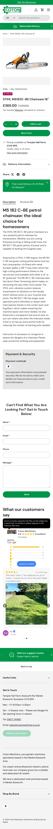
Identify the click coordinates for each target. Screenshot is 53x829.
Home (5, 34)
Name (5, 422)
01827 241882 (14, 719)
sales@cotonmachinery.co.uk (24, 725)
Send (26, 494)
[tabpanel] (26, 276)
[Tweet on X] (12, 174)
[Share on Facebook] (18, 174)
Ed (11, 631)
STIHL (5, 89)
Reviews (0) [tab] (26, 201)
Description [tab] (9, 201)
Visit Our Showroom (26, 2)
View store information (17, 153)
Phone (6, 449)
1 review (13, 634)
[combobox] (26, 18)
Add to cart (35, 124)
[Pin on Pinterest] (24, 174)
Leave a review (26, 563)
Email (5, 435)
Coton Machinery (16, 819)
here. (18, 526)
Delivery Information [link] (17, 733)
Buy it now (26, 133)
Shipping (19, 110)
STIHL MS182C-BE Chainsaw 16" (22, 34)
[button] (5, 606)
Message (7, 462)
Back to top (26, 666)
